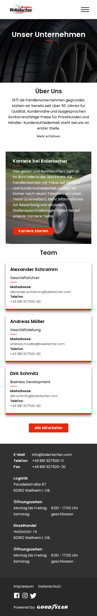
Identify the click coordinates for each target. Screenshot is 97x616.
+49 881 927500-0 (48, 460)
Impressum (24, 586)
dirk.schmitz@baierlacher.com (34, 396)
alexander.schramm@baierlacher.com (40, 292)
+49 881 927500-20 (49, 466)
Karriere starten (33, 231)
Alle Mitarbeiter (49, 427)
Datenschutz (49, 586)
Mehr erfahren (48, 136)
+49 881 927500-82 (25, 301)
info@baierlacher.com (52, 454)
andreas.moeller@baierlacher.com (37, 344)
